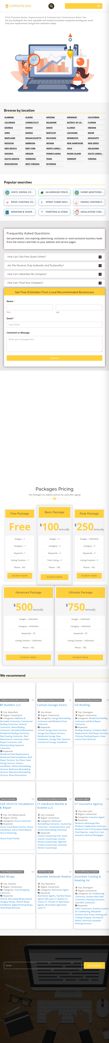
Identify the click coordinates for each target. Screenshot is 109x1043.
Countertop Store (57, 827)
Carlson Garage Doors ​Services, (52, 730)
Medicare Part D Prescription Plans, (91, 829)
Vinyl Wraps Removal (10, 907)
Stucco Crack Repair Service (13, 827)
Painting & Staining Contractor (67, 211)
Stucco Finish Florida (9, 838)
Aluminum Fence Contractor (65, 192)
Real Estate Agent (45, 872)
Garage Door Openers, (60, 739)
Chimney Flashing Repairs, (87, 736)
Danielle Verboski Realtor (54, 876)
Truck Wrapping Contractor (12, 872)
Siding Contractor (93, 202)
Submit (54, 358)
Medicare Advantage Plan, (87, 823)
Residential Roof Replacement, (14, 754)
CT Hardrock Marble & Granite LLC (52, 805)
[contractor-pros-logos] (18, 4)
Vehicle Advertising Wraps (12, 898)
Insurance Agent (82, 799)
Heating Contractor (95, 899)
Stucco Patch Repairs (22, 829)
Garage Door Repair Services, (51, 733)
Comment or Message (18, 332)
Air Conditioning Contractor (87, 872)
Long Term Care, (96, 832)
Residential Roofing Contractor (14, 733)
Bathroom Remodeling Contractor (52, 799)
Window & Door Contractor (30, 211)
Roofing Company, (84, 730)
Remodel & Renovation (22, 730)
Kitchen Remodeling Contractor (52, 829)
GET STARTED (94, 965)
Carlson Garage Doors (52, 705)
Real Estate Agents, (47, 895)
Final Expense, (82, 832)
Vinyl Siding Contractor (27, 192)
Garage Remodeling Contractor (51, 700)
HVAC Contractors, (84, 908)
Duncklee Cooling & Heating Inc (88, 878)
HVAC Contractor (87, 902)
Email (10, 318)
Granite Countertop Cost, (50, 835)
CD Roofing (82, 705)
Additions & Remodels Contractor (14, 700)
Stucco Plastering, (8, 833)
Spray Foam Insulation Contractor (69, 202)
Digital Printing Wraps (22, 904)
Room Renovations (18, 775)
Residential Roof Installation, (14, 757)
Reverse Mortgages (94, 835)
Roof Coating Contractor (28, 202)
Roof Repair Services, (98, 733)
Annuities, (80, 835)
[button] (54, 256)
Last (57, 312)
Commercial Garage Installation (53, 742)
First (9, 312)
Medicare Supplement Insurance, (90, 826)
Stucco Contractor (8, 799)
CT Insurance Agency (89, 804)
